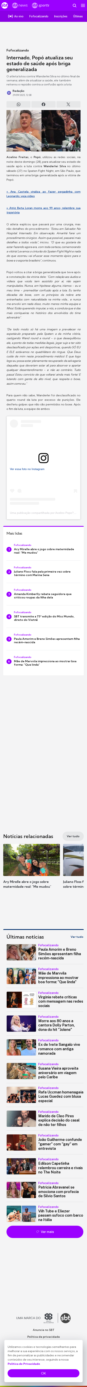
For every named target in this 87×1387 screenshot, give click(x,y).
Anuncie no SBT (43, 1330)
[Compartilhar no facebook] (43, 104)
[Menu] (83, 5)
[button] (31, 870)
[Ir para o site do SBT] (65, 1318)
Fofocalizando (17, 50)
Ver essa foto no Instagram (27, 469)
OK (43, 1373)
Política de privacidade (43, 1337)
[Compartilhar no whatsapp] (18, 104)
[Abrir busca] (74, 5)
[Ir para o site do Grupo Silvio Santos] (37, 1318)
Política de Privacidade (24, 1364)
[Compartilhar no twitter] (68, 104)
